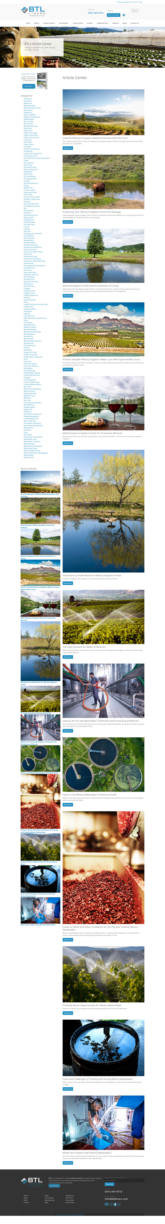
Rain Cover (27, 387)
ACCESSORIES (63, 23)
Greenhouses (28, 263)
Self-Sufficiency (29, 405)
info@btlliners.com (116, 1198)
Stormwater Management (33, 425)
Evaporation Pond (30, 192)
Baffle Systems (29, 119)
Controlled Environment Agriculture (37, 158)
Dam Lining (28, 165)
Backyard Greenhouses (32, 117)
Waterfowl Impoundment (33, 446)
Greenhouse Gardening (32, 259)
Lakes (26, 302)
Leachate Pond (29, 316)
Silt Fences (27, 412)
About (26, 1198)
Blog (46, 1202)
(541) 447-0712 (96, 12)
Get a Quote (49, 1198)
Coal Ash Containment (32, 149)
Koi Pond (27, 297)
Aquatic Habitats (30, 115)
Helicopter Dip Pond (31, 275)
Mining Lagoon (29, 334)
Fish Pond (27, 213)
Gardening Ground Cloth (33, 233)
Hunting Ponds (29, 279)
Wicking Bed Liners (30, 448)
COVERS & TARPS (48, 23)
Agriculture (28, 101)
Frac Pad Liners (29, 224)
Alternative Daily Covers (32, 108)
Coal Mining (28, 151)
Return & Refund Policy (75, 1215)
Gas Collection (29, 236)
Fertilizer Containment (32, 199)
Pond (26, 359)
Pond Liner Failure (30, 364)
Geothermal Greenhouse (33, 247)
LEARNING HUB (102, 23)
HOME (28, 23)
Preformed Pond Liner (32, 375)
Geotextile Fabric (30, 243)
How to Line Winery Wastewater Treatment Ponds (39, 773)
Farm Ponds (28, 195)
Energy (26, 185)
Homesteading (29, 277)
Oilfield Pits (28, 350)
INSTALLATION (78, 23)
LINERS (36, 23)
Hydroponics (28, 284)
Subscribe (109, 1184)
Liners (26, 320)
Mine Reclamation (30, 329)
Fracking (27, 229)
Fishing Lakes (28, 217)
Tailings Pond (28, 428)
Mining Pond (28, 336)
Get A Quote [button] (113, 15)
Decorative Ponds (30, 167)
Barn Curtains (29, 121)
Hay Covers (28, 270)
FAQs (140, 2)
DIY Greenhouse (30, 176)
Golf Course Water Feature (33, 252)
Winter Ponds (29, 457)
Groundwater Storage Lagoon (34, 265)
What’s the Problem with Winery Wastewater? (38, 925)
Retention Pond (29, 396)
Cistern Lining (29, 144)
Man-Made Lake (29, 325)
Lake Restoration (30, 300)
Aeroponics (28, 99)
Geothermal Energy (31, 245)
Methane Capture (30, 327)
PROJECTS (115, 23)
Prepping (27, 377)
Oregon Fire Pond (30, 352)
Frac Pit (26, 227)
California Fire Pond (31, 135)
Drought (27, 181)
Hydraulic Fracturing (31, 281)
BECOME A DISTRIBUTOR (124, 2)
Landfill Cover (29, 307)
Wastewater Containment (33, 437)
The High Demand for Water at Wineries (36, 713)
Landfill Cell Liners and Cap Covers (36, 304)
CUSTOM (89, 23)
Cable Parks (28, 131)
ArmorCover (70, 1202)
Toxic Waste (28, 435)
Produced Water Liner (32, 382)
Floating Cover (29, 220)
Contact (26, 1202)
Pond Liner (28, 361)
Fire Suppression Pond (32, 206)
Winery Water (29, 455)
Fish (25, 208)
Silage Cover (28, 409)
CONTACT (135, 2)
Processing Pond (30, 380)
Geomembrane (29, 238)
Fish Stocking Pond (30, 215)
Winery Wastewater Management (36, 453)
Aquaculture (28, 110)
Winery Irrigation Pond (32, 451)
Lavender (27, 313)
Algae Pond (28, 103)
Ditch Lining (28, 174)
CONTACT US (135, 23)
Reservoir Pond (29, 391)
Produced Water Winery (32, 384)
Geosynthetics (29, 240)
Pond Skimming (29, 371)
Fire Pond (27, 201)
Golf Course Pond (30, 249)
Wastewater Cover (30, 439)
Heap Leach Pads (30, 272)
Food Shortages (29, 222)
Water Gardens (29, 444)
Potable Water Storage (32, 373)
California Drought (30, 133)
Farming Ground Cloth (32, 197)
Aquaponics (28, 112)
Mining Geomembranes (32, 332)
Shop (46, 1196)
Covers (26, 160)
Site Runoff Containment (32, 414)
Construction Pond (30, 156)
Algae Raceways (29, 105)
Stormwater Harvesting (32, 423)
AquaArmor (70, 1196)
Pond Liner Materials (31, 366)
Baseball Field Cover (31, 126)
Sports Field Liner (30, 421)
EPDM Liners (28, 188)
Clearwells (27, 147)
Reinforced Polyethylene (32, 389)
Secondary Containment (32, 403)
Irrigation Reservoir (31, 295)
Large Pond (28, 311)
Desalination (28, 172)
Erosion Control (29, 190)
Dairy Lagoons (29, 163)
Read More (68, 148)
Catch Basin (28, 142)
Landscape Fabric (30, 309)
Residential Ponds (30, 393)
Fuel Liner (27, 231)
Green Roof (28, 254)
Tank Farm (27, 430)
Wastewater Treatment (32, 441)
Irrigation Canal (29, 291)
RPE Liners (27, 398)
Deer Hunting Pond (31, 169)
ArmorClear (70, 1200)
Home (26, 1196)
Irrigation (27, 288)
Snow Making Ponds (31, 419)
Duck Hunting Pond (31, 183)
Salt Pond (27, 400)
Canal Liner (28, 140)
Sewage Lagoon (29, 407)
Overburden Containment (33, 357)
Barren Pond (28, 124)
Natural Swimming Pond (32, 341)
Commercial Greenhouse (33, 153)
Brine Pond (28, 128)
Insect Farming (29, 286)
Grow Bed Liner (29, 268)
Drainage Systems (30, 179)
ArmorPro (69, 1198)
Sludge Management (31, 416)
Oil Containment (30, 345)
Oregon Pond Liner (31, 355)
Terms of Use (60, 1215)
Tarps (26, 432)
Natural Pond (28, 339)
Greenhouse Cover (30, 256)
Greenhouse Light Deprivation (35, 261)
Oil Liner (27, 348)
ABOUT (124, 23)
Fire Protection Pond (31, 204)
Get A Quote (54, 1186)
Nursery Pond (29, 343)
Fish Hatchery (29, 211)
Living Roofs (28, 323)
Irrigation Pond (29, 293)
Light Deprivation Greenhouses (35, 318)
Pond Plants (28, 368)
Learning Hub (50, 1200)
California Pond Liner (31, 137)
